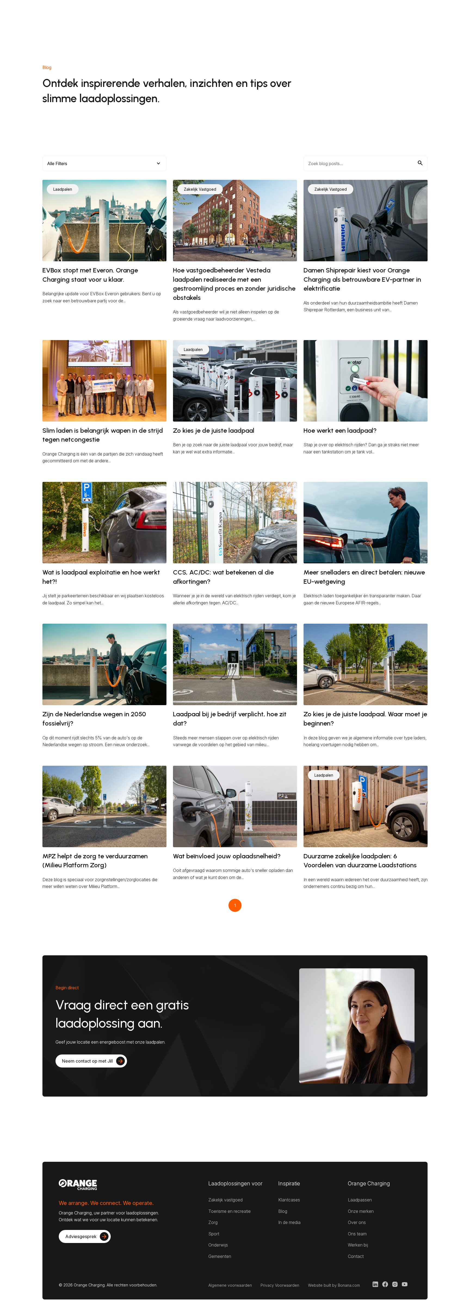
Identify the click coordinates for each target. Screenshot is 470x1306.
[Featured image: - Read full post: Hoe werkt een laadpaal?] (366, 381)
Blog (282, 1211)
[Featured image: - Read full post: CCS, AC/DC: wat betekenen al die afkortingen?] (235, 522)
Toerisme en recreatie (229, 1211)
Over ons (357, 1222)
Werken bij (358, 1245)
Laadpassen (360, 1200)
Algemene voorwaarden (230, 1285)
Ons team (357, 1233)
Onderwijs (218, 1245)
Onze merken (361, 1211)
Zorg (213, 1222)
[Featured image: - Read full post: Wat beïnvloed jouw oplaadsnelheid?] (235, 806)
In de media (289, 1222)
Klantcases (289, 1200)
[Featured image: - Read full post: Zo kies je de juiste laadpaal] (235, 381)
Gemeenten (219, 1256)
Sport (213, 1233)
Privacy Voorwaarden (280, 1285)
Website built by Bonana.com (334, 1285)
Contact (356, 1256)
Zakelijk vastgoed (225, 1200)
